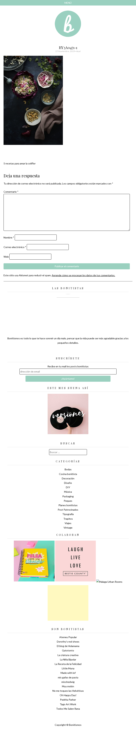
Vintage (68, 527)
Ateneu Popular (68, 637)
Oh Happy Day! (68, 695)
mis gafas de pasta (68, 677)
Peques (68, 500)
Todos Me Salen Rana (68, 708)
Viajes (68, 523)
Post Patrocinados (68, 509)
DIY (68, 487)
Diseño (68, 482)
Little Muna (68, 668)
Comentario (11, 191)
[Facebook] (68, 351)
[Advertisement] (68, 603)
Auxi (78, 51)
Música (68, 491)
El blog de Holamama (68, 645)
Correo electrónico (15, 247)
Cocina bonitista (68, 473)
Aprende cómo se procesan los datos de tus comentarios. (83, 275)
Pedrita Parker (68, 699)
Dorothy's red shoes (68, 641)
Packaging (68, 496)
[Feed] (55, 351)
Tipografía (68, 514)
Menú (68, 2)
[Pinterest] (74, 351)
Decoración (68, 478)
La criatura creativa (68, 655)
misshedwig (68, 681)
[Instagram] (80, 351)
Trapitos (68, 518)
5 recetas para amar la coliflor (20, 163)
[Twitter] (62, 351)
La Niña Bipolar (68, 659)
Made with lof (68, 672)
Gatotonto (68, 650)
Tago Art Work (68, 704)
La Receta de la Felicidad (68, 663)
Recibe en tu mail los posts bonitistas (68, 366)
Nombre (9, 237)
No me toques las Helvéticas (68, 690)
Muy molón (68, 686)
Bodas (68, 469)
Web (6, 256)
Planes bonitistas (68, 505)
